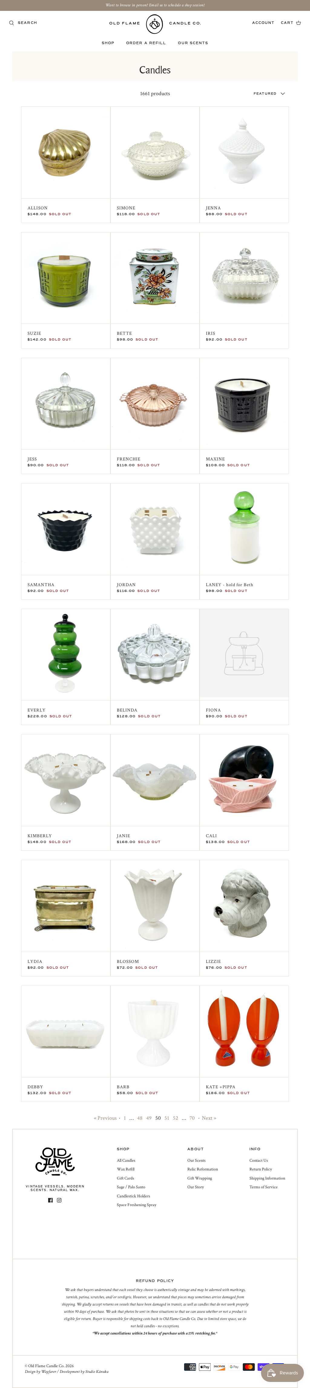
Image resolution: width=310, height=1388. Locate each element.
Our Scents (193, 43)
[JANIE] (155, 778)
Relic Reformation (202, 1169)
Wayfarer (48, 1371)
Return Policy (260, 1169)
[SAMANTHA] (65, 527)
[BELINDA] (155, 653)
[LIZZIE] (244, 904)
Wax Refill (125, 1169)
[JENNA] (244, 151)
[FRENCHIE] (155, 402)
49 (149, 1118)
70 (192, 1118)
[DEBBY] (65, 1030)
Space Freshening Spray (136, 1205)
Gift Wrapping (199, 1178)
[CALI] (244, 778)
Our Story (195, 1187)
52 (175, 1118)
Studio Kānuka (96, 1371)
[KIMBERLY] (65, 778)
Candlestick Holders (133, 1196)
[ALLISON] (65, 151)
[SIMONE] (155, 151)
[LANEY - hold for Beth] (244, 527)
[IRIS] (244, 276)
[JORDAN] (155, 527)
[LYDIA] (65, 904)
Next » (209, 1118)
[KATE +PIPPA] (244, 1030)
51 (166, 1118)
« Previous (105, 1118)
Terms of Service (263, 1187)
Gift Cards (125, 1178)
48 (140, 1118)
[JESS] (65, 402)
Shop (108, 43)
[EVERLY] (65, 653)
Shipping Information (267, 1178)
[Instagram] (59, 1200)
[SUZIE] (65, 276)
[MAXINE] (244, 402)
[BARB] (155, 1030)
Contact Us (258, 1160)
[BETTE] (155, 276)
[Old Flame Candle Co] (155, 24)
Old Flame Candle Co (46, 1366)
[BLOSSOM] (155, 904)
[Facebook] (50, 1200)
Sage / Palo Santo (131, 1187)
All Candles (126, 1160)
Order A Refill (146, 43)
